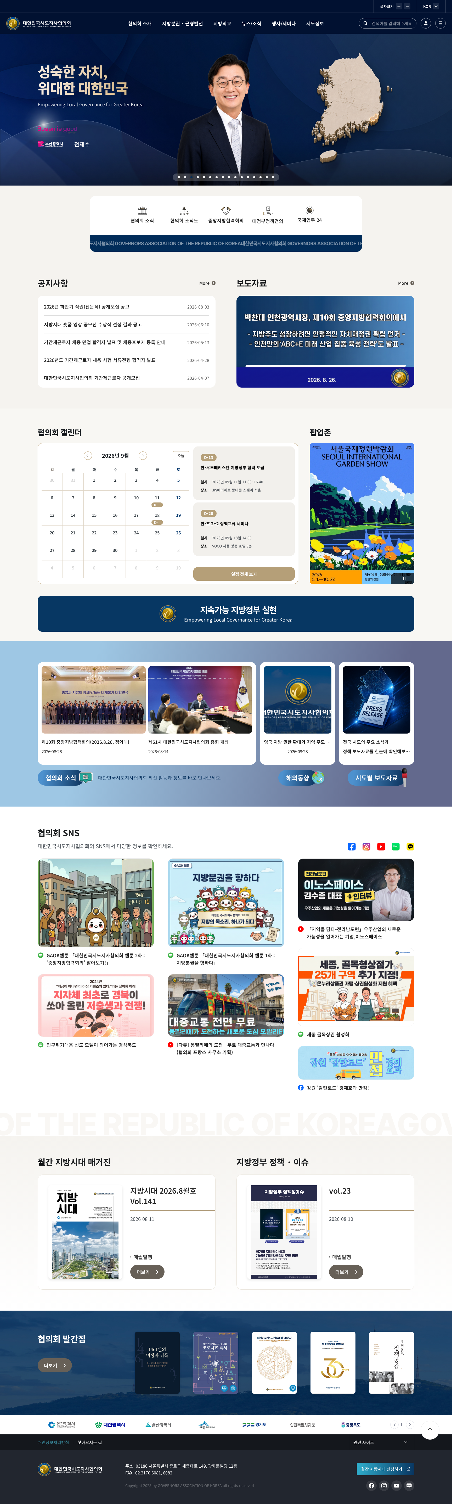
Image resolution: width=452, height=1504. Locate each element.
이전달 (88, 455)
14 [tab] (260, 177)
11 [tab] (242, 177)
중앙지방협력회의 (226, 220)
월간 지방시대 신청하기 (381, 1469)
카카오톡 (410, 847)
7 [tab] (217, 177)
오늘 (181, 455)
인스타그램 (366, 847)
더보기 (50, 1365)
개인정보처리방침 (53, 1442)
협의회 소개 (140, 23)
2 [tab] (185, 177)
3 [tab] (191, 177)
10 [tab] (235, 177)
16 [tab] (273, 177)
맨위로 (430, 1430)
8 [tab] (223, 177)
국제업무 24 (309, 219)
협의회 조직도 (184, 220)
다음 (410, 1425)
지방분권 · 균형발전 (182, 23)
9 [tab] (229, 177)
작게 (407, 6)
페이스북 (352, 847)
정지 (404, 578)
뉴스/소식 (251, 23)
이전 (394, 1425)
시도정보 (315, 23)
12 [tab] (248, 177)
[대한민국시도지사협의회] (38, 23)
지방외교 (222, 23)
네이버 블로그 (396, 847)
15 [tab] (267, 177)
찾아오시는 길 (89, 1442)
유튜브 (381, 847)
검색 (365, 23)
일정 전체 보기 (244, 574)
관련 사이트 (363, 1442)
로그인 (426, 23)
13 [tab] (254, 177)
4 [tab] (198, 177)
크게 (399, 6)
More (204, 283)
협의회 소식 (142, 220)
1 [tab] (179, 177)
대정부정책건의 (267, 220)
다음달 (143, 455)
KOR (427, 6)
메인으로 (70, 1469)
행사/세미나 (284, 23)
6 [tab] (210, 177)
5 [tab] (204, 177)
